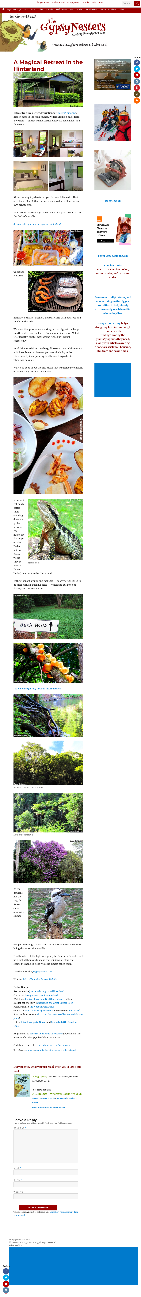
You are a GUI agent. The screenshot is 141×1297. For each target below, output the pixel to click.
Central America (91, 9)
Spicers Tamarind (66, 113)
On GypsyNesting (73, 2)
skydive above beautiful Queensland (43, 999)
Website (18, 1192)
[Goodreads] (136, 93)
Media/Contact (97, 2)
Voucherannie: (113, 265)
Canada (79, 9)
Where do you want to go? (11, 9)
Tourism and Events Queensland (46, 1033)
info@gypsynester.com (19, 1239)
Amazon (35, 1098)
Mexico (103, 9)
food (47, 1050)
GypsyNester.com (42, 971)
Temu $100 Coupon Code (113, 255)
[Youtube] (136, 74)
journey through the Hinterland (46, 991)
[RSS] (136, 99)
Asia (71, 9)
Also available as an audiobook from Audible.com (48, 1107)
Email (17, 1180)
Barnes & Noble (48, 1098)
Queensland (55, 1050)
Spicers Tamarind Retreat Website (39, 979)
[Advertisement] (113, 380)
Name (17, 1168)
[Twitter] (136, 68)
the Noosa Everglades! (41, 1006)
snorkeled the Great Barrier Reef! (55, 1002)
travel (73, 1050)
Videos (121, 9)
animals (30, 1050)
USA (26, 9)
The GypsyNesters (42, 2)
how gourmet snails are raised (41, 995)
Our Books (85, 2)
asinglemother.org (109, 323)
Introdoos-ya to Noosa (33, 1022)
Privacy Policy (15, 1245)
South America (61, 9)
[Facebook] (136, 61)
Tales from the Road (58, 2)
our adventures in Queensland (54, 1045)
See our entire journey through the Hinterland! (37, 688)
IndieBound (61, 1098)
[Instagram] (136, 80)
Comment (19, 1128)
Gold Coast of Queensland (39, 1010)
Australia (49, 9)
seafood (65, 1050)
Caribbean (112, 9)
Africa (40, 9)
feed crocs (73, 1010)
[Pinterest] (136, 87)
